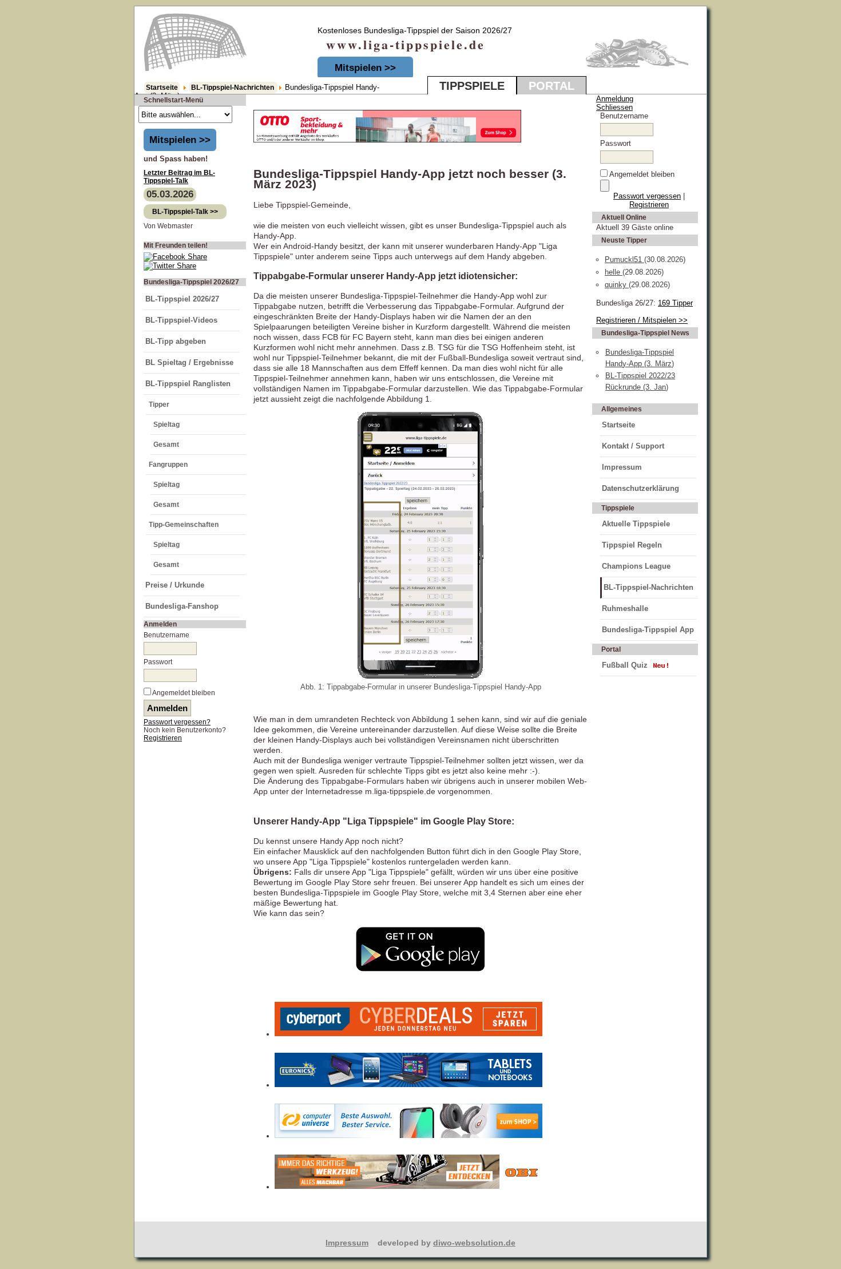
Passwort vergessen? (177, 722)
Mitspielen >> (365, 67)
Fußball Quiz (625, 665)
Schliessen (614, 107)
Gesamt (166, 445)
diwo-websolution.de (474, 1242)
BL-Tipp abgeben (175, 341)
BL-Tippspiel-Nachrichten (233, 88)
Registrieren (163, 738)
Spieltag (166, 425)
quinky (617, 284)
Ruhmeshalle (625, 608)
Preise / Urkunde (174, 585)
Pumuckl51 (624, 259)
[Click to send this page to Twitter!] (170, 265)
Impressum (622, 467)
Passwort (158, 662)
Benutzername (166, 635)
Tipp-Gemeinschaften (184, 525)
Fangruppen (168, 465)
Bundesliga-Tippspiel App (648, 629)
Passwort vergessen (647, 196)
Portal (551, 86)
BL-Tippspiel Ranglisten (188, 383)
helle (613, 272)
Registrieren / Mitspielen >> (642, 320)
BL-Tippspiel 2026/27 (182, 299)
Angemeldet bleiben (183, 693)
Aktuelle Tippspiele (636, 524)
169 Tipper (675, 303)
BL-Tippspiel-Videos (181, 320)
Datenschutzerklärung (640, 488)
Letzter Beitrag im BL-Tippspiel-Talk (179, 177)
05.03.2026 (169, 194)
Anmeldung (614, 98)
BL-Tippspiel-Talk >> (185, 212)
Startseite (162, 88)
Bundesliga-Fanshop (182, 606)
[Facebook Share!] (175, 256)
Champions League (636, 566)
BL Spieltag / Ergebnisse (189, 362)
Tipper (159, 404)
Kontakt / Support (633, 446)
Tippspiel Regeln (632, 545)
